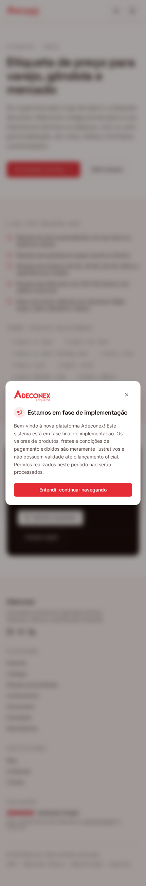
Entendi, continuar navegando (73, 490)
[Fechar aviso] (126, 394)
